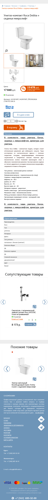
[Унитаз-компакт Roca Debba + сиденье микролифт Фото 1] (24, 38)
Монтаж (7, 433)
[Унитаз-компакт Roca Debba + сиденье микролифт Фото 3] (14, 75)
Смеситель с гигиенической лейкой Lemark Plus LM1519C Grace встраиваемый (24, 312)
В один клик (23, 114)
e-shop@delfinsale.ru (15, 469)
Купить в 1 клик (17, 319)
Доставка (7, 430)
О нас (6, 420)
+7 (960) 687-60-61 (13, 461)
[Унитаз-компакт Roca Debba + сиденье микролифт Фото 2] (34, 60)
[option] (24, 302)
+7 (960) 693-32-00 (13, 453)
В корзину (29, 324)
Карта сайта (8, 440)
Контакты (7, 435)
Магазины (7, 423)
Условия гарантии (11, 437)
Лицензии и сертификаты (14, 425)
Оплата (6, 428)
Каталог (7, 418)
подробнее (39, 413)
